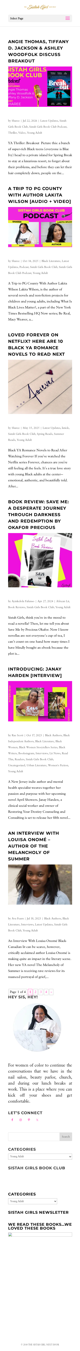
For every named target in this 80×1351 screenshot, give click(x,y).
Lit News (54, 753)
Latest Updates (49, 121)
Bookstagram (26, 753)
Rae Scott (17, 735)
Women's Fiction (58, 765)
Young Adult (34, 133)
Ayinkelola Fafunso (23, 601)
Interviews (42, 753)
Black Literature (51, 261)
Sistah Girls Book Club (43, 267)
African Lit (62, 601)
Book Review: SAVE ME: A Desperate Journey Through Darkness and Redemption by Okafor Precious (38, 514)
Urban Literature (37, 765)
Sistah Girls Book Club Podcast (48, 127)
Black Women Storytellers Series (38, 747)
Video (22, 133)
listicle (65, 428)
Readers (19, 759)
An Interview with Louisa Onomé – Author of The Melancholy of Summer (33, 846)
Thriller (12, 133)
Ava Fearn (18, 918)
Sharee (16, 121)
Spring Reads (44, 434)
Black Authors (53, 735)
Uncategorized (16, 765)
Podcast (24, 267)
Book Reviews (16, 607)
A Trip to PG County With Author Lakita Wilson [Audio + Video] (39, 195)
